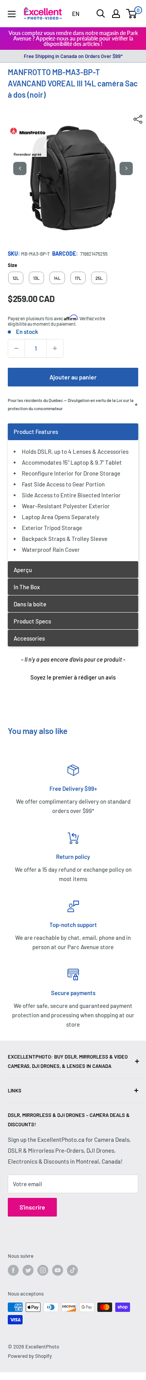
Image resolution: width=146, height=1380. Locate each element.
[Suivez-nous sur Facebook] (13, 1270)
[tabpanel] (73, 492)
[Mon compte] (116, 13)
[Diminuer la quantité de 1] (16, 348)
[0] (132, 13)
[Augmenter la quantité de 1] (55, 348)
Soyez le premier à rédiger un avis (73, 677)
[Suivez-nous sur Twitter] (28, 1270)
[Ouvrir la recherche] (101, 13)
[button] (73, 676)
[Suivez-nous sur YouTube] (57, 1270)
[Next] (126, 168)
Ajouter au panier (73, 377)
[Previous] (19, 168)
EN (75, 13)
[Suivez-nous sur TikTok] (72, 1270)
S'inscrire (32, 1207)
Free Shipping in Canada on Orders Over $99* (73, 56)
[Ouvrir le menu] (12, 14)
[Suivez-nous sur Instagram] (42, 1270)
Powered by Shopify (30, 1356)
